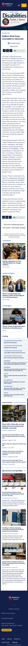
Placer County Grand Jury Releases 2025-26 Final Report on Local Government (13, 295)
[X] (7, 50)
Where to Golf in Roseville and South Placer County (15, 376)
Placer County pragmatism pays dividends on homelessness (14, 327)
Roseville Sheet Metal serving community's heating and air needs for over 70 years (13, 494)
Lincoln (6, 373)
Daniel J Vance (16, 43)
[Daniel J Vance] (9, 43)
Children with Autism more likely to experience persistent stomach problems (12, 453)
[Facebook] (4, 50)
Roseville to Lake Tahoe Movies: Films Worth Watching (14, 395)
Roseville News (8, 380)
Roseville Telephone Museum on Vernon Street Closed (14, 382)
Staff (8, 267)
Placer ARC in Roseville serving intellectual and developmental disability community (15, 363)
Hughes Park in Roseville (10, 347)
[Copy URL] (10, 50)
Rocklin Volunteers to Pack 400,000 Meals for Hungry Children (12, 263)
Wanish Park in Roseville (10, 342)
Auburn (4, 267)
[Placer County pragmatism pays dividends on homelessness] (14, 316)
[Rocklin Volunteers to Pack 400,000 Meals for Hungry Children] (14, 251)
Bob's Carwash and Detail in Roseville (14, 357)
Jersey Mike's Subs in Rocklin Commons (14, 352)
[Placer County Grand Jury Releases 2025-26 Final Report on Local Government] (14, 284)
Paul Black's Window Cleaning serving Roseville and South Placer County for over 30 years (13, 529)
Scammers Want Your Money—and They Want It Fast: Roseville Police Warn (14, 389)
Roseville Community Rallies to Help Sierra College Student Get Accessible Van (15, 369)
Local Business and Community (13, 340)
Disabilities (6, 33)
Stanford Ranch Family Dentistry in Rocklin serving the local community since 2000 (13, 563)
